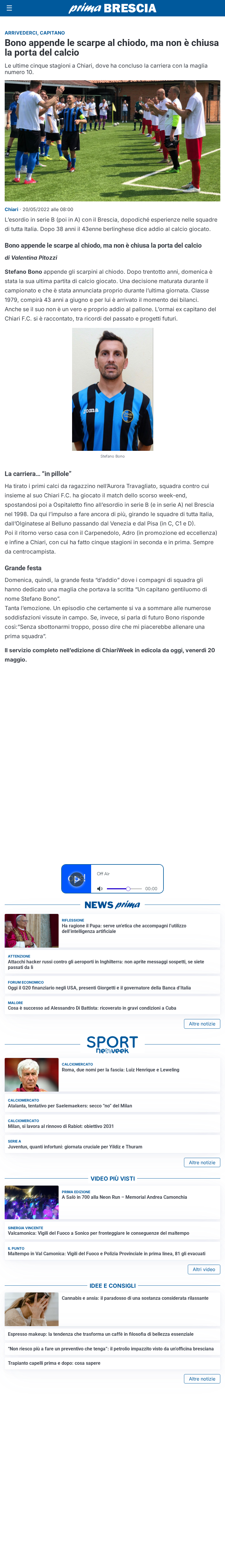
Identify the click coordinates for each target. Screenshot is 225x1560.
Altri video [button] (204, 1269)
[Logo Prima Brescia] (112, 8)
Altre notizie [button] (202, 1024)
